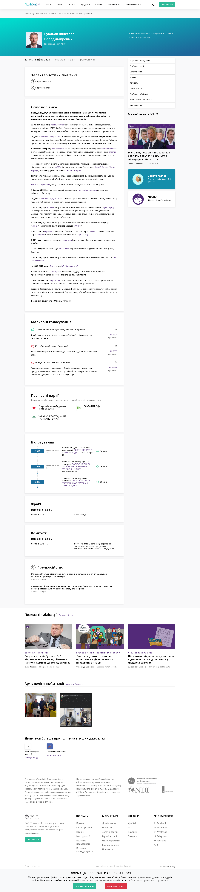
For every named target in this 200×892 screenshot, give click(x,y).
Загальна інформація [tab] (37, 59)
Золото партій (110, 831)
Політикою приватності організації (149, 880)
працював (55, 280)
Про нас (80, 823)
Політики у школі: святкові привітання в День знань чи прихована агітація (94, 659)
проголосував (57, 124)
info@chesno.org (167, 866)
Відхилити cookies (115, 886)
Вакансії (132, 831)
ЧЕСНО (49, 4)
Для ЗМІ (132, 823)
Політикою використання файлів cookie (98, 880)
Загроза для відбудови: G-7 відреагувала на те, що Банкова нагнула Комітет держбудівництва (47, 659)
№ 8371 (113, 335)
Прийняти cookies (85, 886)
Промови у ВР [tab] (87, 59)
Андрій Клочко (101, 167)
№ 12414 (113, 367)
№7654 (58, 167)
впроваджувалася (108, 148)
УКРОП (35, 226)
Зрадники (85, 4)
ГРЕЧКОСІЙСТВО (85, 653)
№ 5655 (113, 351)
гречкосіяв (83, 190)
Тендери (132, 836)
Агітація (98, 4)
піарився (93, 190)
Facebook (161, 823)
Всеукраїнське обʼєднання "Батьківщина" (52, 407)
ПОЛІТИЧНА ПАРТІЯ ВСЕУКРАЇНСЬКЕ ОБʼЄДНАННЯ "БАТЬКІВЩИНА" (76, 483)
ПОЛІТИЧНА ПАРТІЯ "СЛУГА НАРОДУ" (77, 451)
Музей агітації (109, 836)
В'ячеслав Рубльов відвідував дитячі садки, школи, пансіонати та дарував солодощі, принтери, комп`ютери (69, 575)
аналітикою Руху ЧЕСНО (50, 136)
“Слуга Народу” (108, 207)
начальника (63, 248)
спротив (112, 152)
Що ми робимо (110, 816)
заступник (56, 271)
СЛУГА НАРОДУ (92, 406)
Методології (83, 836)
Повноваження (132, 4)
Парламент (112, 4)
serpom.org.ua (54, 755)
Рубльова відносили (40, 184)
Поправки (107, 849)
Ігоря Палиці (82, 234)
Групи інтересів (110, 844)
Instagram (161, 827)
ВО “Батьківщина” (69, 266)
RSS (130, 827)
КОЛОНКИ (30, 653)
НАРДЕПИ (43, 653)
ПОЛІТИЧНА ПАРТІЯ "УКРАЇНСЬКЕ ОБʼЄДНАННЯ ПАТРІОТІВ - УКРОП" (76, 466)
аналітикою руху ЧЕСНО (49, 198)
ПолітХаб (107, 827)
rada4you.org (31, 757)
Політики (72, 4)
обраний (50, 207)
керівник (48, 231)
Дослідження (109, 823)
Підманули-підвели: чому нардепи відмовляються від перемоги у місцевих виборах (151, 659)
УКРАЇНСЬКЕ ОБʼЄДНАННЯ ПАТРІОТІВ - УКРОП (52, 417)
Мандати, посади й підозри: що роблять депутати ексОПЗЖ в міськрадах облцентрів (149, 156)
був (51, 266)
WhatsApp (161, 831)
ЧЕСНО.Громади (111, 840)
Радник (40, 234)
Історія (80, 831)
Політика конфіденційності (85, 850)
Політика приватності (83, 842)
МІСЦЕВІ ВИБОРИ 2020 (140, 653)
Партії (60, 4)
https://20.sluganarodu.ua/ (140, 38)
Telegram (161, 836)
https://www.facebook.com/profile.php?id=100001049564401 (152, 33)
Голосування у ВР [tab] (64, 59)
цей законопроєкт (74, 170)
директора (67, 240)
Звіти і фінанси (84, 827)
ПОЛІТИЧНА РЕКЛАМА (108, 653)
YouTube (161, 840)
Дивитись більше (66, 615)
